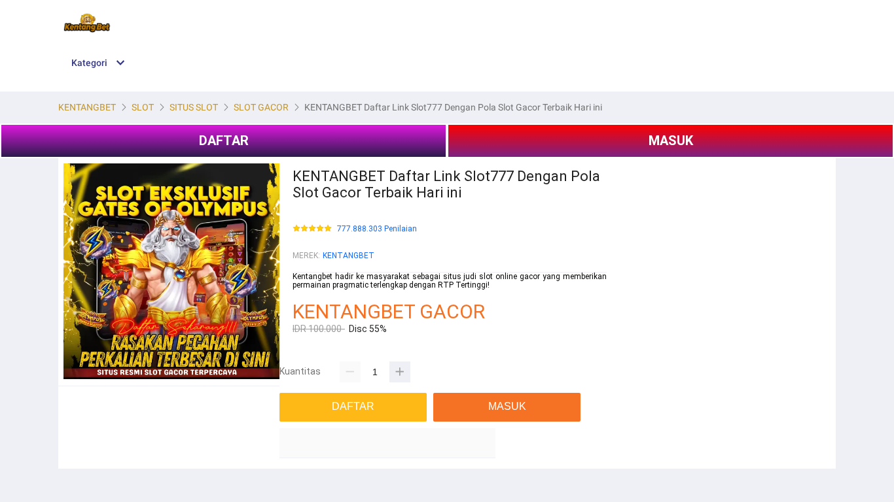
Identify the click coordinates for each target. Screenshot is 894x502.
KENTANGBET (348, 255)
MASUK (671, 140)
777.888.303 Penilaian (377, 229)
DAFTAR (224, 140)
